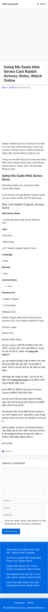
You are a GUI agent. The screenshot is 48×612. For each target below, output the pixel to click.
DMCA (30, 603)
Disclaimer (20, 603)
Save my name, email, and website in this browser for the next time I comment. (25, 522)
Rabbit (8, 451)
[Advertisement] (24, 32)
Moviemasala (10, 3)
